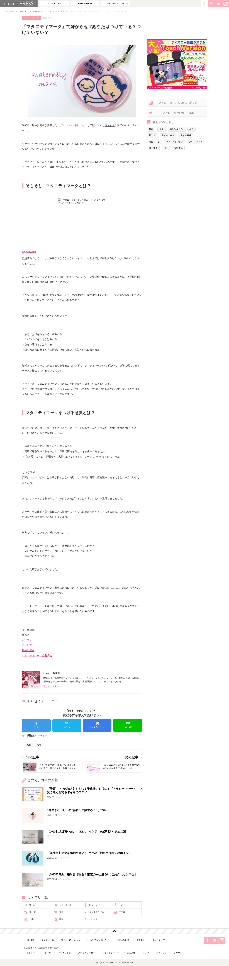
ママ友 (122, 912)
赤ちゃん (110, 125)
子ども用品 (186, 135)
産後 (161, 129)
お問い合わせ (122, 940)
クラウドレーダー (111, 953)
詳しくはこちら (49, 686)
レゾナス (178, 953)
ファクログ (161, 953)
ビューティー (95, 905)
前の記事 (32, 757)
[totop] (114, 931)
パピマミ (27, 640)
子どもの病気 (168, 135)
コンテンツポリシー (99, 940)
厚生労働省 (28, 650)
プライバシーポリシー (72, 940)
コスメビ (131, 953)
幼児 (191, 129)
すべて (32, 905)
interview (85, 3)
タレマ (145, 953)
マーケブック (64, 953)
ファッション (65, 905)
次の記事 (131, 757)
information (115, 3)
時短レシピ (154, 141)
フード (32, 912)
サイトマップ (158, 940)
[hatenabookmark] (97, 725)
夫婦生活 (178, 148)
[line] (127, 725)
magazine (54, 3)
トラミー (30, 953)
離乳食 (152, 135)
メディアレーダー (86, 953)
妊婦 (79, 143)
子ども (122, 905)
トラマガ (46, 953)
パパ (166, 148)
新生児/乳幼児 (176, 129)
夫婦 (61, 912)
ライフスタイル (50, 11)
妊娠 (63, 11)
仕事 (31, 919)
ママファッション (174, 141)
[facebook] (36, 725)
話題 (61, 919)
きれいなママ (195, 141)
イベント (93, 919)
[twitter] (66, 725)
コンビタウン (29, 645)
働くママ (153, 148)
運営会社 (140, 940)
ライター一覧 (47, 940)
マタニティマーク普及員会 (37, 655)
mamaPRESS (23, 11)
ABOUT (30, 940)
